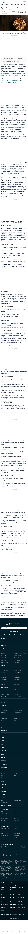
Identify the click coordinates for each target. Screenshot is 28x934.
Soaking (24, 127)
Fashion (2, 725)
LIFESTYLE (3, 720)
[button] (1, 1)
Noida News (16, 684)
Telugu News (3, 842)
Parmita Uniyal (4, 13)
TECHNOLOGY (4, 772)
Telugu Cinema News (5, 699)
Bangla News (16, 840)
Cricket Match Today (5, 833)
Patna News (3, 686)
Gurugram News (17, 677)
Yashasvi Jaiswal (17, 662)
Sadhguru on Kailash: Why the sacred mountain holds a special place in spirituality (20, 853)
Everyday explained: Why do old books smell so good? (20, 879)
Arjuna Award (16, 818)
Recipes (15, 727)
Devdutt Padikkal (17, 660)
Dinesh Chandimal (4, 667)
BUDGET (2, 752)
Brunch (15, 723)
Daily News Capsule (5, 631)
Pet (1, 732)
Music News (3, 697)
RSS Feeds (12, 894)
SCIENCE (2, 759)
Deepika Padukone (4, 823)
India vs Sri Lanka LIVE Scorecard (20, 658)
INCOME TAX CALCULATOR (6, 810)
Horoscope (3, 707)
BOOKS (2, 786)
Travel (15, 730)
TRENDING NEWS (4, 814)
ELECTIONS (3, 792)
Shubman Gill (3, 660)
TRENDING (3, 739)
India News (16, 4)
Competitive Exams (4, 715)
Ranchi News (3, 689)
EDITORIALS (3, 765)
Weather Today (13, 890)
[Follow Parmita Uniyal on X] (9, 13)
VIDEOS (2, 749)
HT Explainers (17, 845)
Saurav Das (16, 816)
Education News (17, 717)
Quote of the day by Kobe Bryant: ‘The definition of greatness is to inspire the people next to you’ (6, 853)
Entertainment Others (18, 701)
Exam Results (3, 717)
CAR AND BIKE (4, 769)
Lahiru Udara (16, 667)
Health (2, 727)
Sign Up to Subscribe (14, 635)
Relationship (3, 730)
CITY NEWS (3, 670)
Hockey (2, 780)
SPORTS (2, 775)
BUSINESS (3, 742)
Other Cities (16, 689)
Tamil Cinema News (18, 697)
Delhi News (3, 677)
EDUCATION (3, 710)
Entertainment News (5, 840)
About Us (2, 887)
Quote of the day (4, 818)
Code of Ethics (22, 892)
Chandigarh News (4, 675)
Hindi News (16, 842)
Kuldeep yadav (17, 821)
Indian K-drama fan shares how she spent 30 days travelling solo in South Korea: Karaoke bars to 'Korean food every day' (6, 880)
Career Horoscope (4, 825)
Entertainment (23, 4)
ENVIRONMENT (4, 755)
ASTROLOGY (3, 705)
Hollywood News (17, 694)
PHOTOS (2, 745)
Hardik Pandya (4, 662)
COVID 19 (3, 799)
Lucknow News (17, 682)
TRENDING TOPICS (5, 831)
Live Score (3, 658)
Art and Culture (4, 723)
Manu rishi (16, 823)
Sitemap (2, 894)
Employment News (18, 715)
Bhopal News (16, 673)
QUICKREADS (4, 796)
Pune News (16, 686)
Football (15, 778)
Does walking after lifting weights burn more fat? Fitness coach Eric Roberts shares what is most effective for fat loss (6, 873)
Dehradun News (17, 675)
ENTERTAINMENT (4, 692)
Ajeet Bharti (3, 816)
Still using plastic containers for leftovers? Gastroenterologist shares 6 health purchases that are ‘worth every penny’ (20, 873)
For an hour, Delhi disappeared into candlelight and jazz (19, 859)
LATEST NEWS (4, 643)
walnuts (8, 110)
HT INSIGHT (3, 789)
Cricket (11, 4)
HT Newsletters (22, 890)
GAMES (2, 802)
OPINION (3, 762)
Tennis (15, 780)
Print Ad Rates (13, 892)
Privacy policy (3, 890)
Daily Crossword (17, 805)
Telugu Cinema (17, 838)
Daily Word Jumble (4, 807)
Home (2, 4)
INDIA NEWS (3, 650)
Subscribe (24, 1)
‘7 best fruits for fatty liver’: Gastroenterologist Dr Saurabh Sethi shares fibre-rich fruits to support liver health (20, 866)
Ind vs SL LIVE (17, 665)
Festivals (15, 725)
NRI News (3, 845)
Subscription (3, 892)
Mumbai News (4, 684)
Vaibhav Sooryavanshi (5, 821)
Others (2, 782)
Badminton (3, 778)
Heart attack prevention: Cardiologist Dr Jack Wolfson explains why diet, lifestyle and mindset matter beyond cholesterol (7, 866)
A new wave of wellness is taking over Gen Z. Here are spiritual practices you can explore (6, 859)
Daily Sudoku (3, 805)
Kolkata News (3, 682)
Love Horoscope (17, 825)
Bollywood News (4, 694)
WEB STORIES (4, 735)
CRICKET (2, 653)
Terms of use (21, 887)
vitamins (10, 73)
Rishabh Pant (3, 665)
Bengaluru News (4, 673)
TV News (16, 699)
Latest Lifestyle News (7, 849)
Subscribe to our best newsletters (14, 628)
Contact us (12, 887)
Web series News (4, 701)
